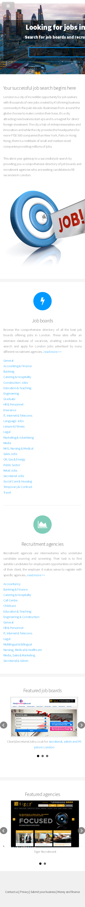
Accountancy (12, 584)
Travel (7, 492)
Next (81, 725)
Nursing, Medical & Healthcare (22, 650)
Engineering (11, 393)
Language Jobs (13, 421)
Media (7, 443)
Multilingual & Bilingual (17, 644)
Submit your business (43, 892)
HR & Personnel (13, 404)
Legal (6, 432)
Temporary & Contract (17, 487)
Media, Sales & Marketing (19, 655)
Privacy (24, 892)
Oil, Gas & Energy (14, 459)
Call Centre (10, 600)
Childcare (9, 606)
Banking (8, 371)
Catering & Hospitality (17, 377)
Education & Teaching (17, 388)
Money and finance (68, 892)
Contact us (11, 892)
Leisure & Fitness (13, 426)
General (8, 360)
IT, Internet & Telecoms (17, 415)
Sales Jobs (10, 454)
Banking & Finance (15, 589)
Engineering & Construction (21, 617)
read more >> (52, 352)
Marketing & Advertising (18, 437)
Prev (3, 725)
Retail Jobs (10, 470)
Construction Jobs (15, 383)
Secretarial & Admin (15, 661)
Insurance (9, 410)
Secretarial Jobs (13, 476)
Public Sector (11, 465)
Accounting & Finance (17, 366)
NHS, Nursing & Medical (18, 448)
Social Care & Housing (17, 481)
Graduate (9, 399)
